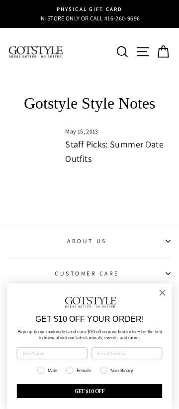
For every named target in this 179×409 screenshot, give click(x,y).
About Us (86, 241)
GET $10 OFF (90, 391)
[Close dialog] (162, 292)
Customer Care (87, 273)
